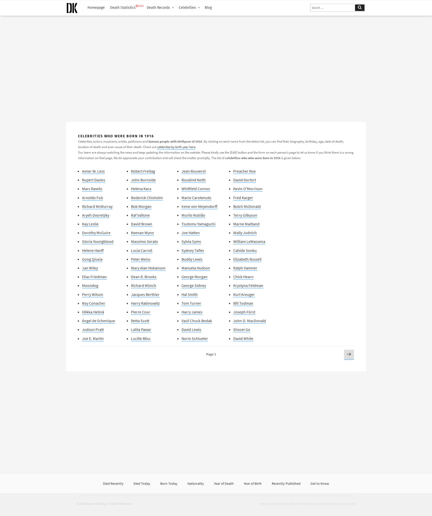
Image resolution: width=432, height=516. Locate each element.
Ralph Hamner (245, 267)
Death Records (158, 8)
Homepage (96, 8)
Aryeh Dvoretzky (95, 215)
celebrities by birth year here (176, 147)
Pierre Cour (140, 311)
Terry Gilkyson (245, 215)
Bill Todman (243, 303)
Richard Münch (143, 285)
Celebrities (187, 8)
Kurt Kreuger (244, 294)
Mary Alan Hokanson (148, 267)
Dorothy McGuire (96, 232)
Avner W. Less (93, 171)
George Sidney (194, 285)
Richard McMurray (97, 206)
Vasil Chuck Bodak (197, 320)
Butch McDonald (247, 206)
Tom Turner (191, 303)
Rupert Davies (93, 179)
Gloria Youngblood (98, 241)
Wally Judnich (245, 232)
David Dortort (244, 179)
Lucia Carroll (141, 250)
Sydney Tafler (193, 250)
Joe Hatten (191, 232)
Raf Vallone (140, 215)
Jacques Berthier (145, 294)
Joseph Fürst (244, 311)
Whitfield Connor (196, 188)
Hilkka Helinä (93, 311)
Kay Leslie (90, 223)
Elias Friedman (94, 276)
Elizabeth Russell (247, 259)
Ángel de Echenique (98, 320)
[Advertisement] (216, 67)
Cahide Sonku (245, 250)
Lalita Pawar (141, 329)
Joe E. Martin (93, 338)
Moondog (90, 285)
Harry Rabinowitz (145, 303)
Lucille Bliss (140, 338)
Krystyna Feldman (248, 285)
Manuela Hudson (196, 267)
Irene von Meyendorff (199, 206)
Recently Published (286, 483)
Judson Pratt (93, 329)
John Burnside (143, 179)
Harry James (192, 311)
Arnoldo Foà (92, 197)
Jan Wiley (90, 267)
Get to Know (319, 483)
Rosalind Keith (194, 179)
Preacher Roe (244, 171)
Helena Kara (141, 188)
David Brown (141, 223)
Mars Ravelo (92, 188)
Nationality (196, 483)
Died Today (142, 483)
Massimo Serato (144, 241)
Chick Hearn (243, 276)
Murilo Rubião (193, 215)
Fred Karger (243, 197)
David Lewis (191, 329)
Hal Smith (190, 294)
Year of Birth (253, 483)
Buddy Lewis (192, 259)
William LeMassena (249, 241)
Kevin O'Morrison (247, 188)
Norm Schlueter (195, 338)
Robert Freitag (143, 171)
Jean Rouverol (194, 171)
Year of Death (224, 483)
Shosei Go (241, 329)
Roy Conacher (93, 303)
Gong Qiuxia (92, 259)
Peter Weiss (140, 259)
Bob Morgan (141, 206)
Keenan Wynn (142, 232)
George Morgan (195, 276)
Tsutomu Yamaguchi (199, 223)
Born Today (169, 483)
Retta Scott (140, 320)
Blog (208, 8)
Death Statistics (123, 8)
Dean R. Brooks (143, 276)
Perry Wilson (92, 294)
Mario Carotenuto (196, 197)
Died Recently (113, 483)
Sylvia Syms (191, 241)
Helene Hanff (93, 250)
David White (243, 338)
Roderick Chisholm (147, 197)
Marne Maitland (246, 223)
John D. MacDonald (249, 320)
